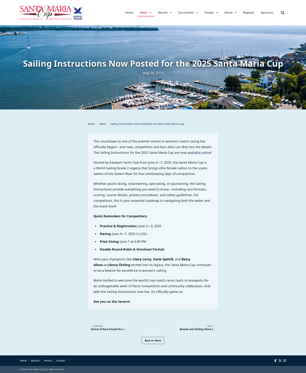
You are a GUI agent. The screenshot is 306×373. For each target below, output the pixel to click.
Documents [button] (186, 12)
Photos (48, 360)
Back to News (153, 340)
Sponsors (267, 12)
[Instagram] (284, 360)
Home (129, 12)
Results (35, 360)
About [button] (228, 12)
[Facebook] (275, 360)
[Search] (282, 12)
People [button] (209, 12)
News (102, 124)
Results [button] (163, 12)
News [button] (143, 12)
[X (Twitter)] (280, 360)
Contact (60, 360)
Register (248, 12)
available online (199, 152)
